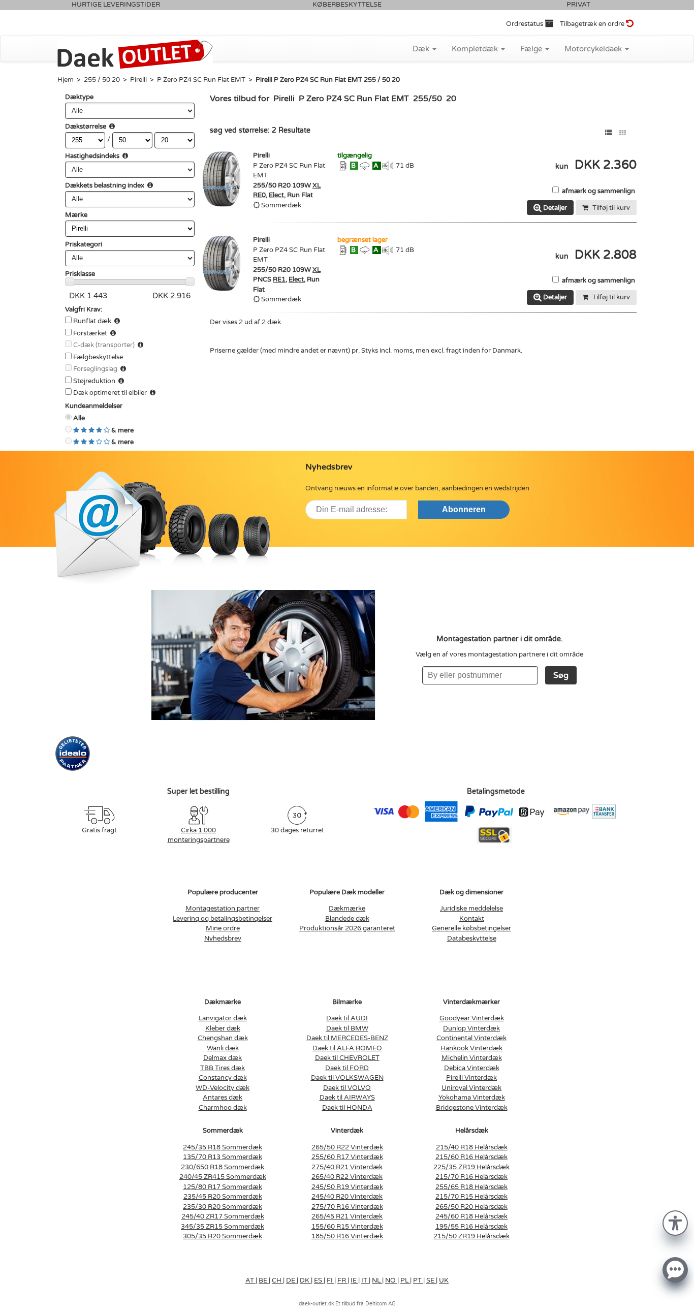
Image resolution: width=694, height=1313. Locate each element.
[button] (675, 1222)
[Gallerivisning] (622, 133)
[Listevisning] (608, 133)
